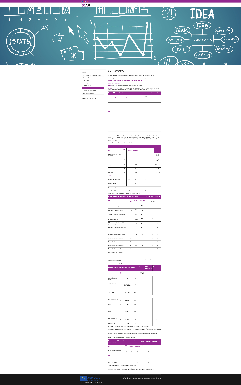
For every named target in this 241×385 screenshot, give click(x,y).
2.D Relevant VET (85, 88)
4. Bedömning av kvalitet (88, 93)
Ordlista (84, 101)
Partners (145, 5)
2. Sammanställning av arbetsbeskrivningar (92, 78)
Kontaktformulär (157, 5)
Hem (126, 5)
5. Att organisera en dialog (88, 95)
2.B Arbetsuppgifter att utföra (88, 82)
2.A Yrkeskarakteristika (86, 80)
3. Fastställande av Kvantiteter (89, 90)
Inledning (84, 72)
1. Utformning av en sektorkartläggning (91, 75)
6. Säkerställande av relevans (89, 98)
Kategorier (138, 5)
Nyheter (150, 5)
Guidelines (131, 5)
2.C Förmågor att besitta (87, 85)
